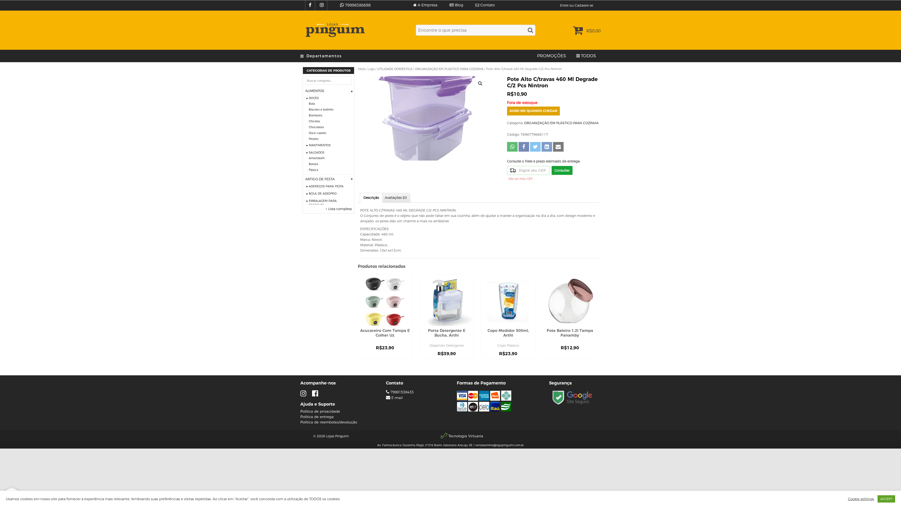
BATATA (313, 164)
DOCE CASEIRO (317, 133)
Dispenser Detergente (447, 345)
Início (362, 69)
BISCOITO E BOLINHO (321, 109)
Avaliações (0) (396, 198)
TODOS (588, 55)
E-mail (397, 398)
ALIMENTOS (314, 91)
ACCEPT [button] (886, 499)
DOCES (314, 98)
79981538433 (401, 392)
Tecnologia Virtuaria (465, 436)
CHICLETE (314, 121)
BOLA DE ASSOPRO (323, 193)
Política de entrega (317, 417)
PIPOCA (313, 170)
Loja (371, 69)
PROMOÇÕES (551, 55)
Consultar (562, 170)
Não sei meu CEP (520, 179)
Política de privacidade (320, 411)
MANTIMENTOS (320, 145)
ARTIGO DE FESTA (320, 179)
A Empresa (427, 5)
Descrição (371, 198)
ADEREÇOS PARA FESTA (326, 186)
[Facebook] (311, 5)
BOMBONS (315, 115)
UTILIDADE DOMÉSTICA (394, 69)
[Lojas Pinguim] (334, 30)
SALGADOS (316, 152)
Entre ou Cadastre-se (576, 5)
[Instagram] (322, 5)
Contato (487, 5)
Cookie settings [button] (861, 499)
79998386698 (358, 5)
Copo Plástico (508, 345)
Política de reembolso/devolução (328, 422)
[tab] (371, 198)
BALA (312, 103)
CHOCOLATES (316, 127)
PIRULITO (313, 139)
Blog (459, 5)
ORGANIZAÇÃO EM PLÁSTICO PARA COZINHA (449, 69)
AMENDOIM (317, 158)
